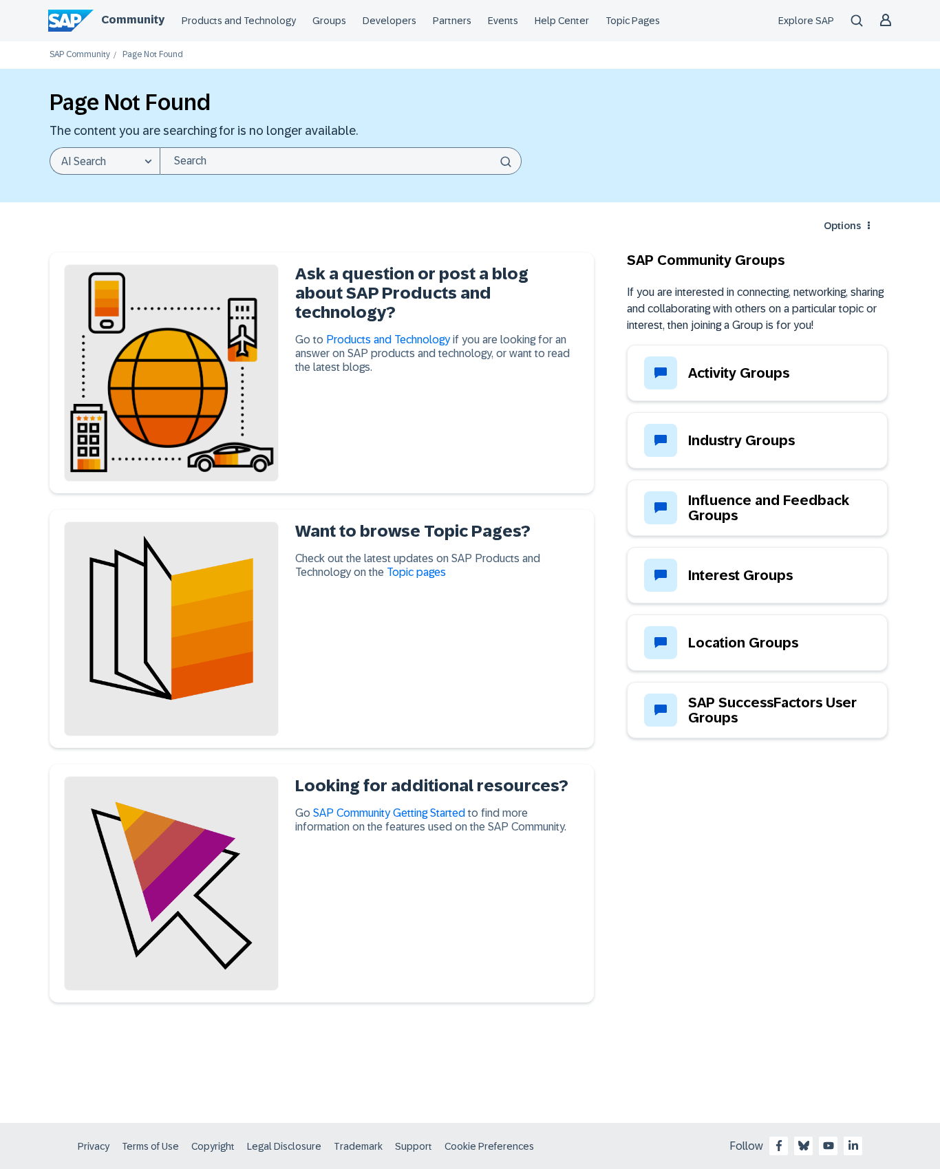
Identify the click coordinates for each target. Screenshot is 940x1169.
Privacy (93, 1146)
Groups (329, 20)
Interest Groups (740, 575)
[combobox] (341, 161)
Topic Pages (633, 20)
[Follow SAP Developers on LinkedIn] (853, 1145)
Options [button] (842, 225)
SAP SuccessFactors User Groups (772, 710)
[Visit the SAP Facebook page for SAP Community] (778, 1145)
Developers (389, 20)
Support (413, 1146)
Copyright (213, 1146)
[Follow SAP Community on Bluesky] (803, 1145)
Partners (452, 20)
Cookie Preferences (489, 1146)
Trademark (358, 1146)
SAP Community (80, 54)
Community (132, 19)
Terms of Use (150, 1146)
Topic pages (416, 572)
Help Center (562, 20)
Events (503, 20)
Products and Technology (239, 20)
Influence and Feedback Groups (768, 508)
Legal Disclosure (284, 1146)
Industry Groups (741, 440)
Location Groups (743, 642)
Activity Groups (738, 372)
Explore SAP (806, 20)
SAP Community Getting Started (389, 813)
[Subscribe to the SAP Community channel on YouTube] (828, 1145)
